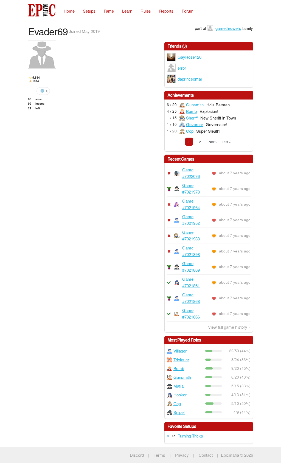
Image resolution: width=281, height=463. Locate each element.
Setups (89, 11)
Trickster (181, 359)
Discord (137, 455)
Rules (145, 11)
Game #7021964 (191, 204)
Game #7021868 (191, 298)
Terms (159, 455)
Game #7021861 (191, 282)
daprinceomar (190, 79)
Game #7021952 (191, 220)
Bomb (191, 111)
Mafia (178, 386)
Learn (127, 11)
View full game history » (229, 327)
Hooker (180, 394)
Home (69, 11)
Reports (166, 11)
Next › (213, 141)
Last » (226, 141)
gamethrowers (228, 28)
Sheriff (192, 118)
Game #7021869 (191, 266)
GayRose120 (189, 57)
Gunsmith (195, 104)
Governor (194, 124)
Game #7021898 (191, 251)
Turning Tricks (190, 436)
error (182, 68)
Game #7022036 (191, 173)
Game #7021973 (191, 188)
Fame (109, 11)
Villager (180, 351)
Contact (206, 455)
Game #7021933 (191, 235)
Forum (187, 11)
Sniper (179, 412)
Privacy (182, 455)
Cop (189, 131)
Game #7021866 (191, 313)
